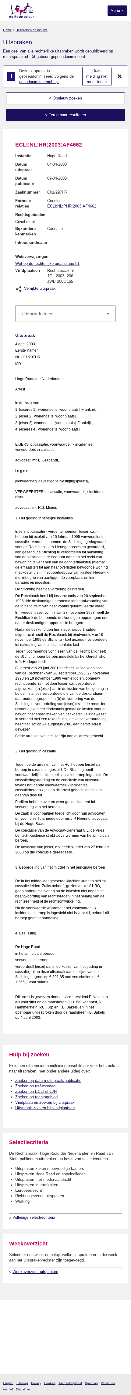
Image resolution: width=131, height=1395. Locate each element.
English (8, 1383)
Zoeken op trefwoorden (35, 1086)
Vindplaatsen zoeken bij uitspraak (45, 1102)
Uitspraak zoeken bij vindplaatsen (45, 1108)
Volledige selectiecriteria (33, 1217)
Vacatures (108, 1383)
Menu (116, 10)
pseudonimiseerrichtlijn (39, 81)
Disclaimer (23, 1389)
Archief (8, 1389)
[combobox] (65, 313)
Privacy (36, 1383)
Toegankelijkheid (70, 1383)
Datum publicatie (24, 181)
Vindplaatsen (27, 270)
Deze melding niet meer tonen (97, 76)
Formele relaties (23, 203)
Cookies (49, 1383)
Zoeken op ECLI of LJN (36, 1091)
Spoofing (91, 1383)
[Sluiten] (120, 76)
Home (7, 30)
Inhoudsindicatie (31, 242)
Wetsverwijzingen (31, 256)
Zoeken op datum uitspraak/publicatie (48, 1080)
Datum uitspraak (24, 167)
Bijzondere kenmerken (25, 231)
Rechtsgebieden (30, 214)
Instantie (23, 156)
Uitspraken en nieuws (32, 30)
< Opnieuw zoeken (65, 98)
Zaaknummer (27, 192)
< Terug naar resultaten (65, 115)
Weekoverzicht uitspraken (35, 1271)
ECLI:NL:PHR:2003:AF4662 (71, 206)
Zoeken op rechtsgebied (36, 1097)
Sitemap (22, 1383)
